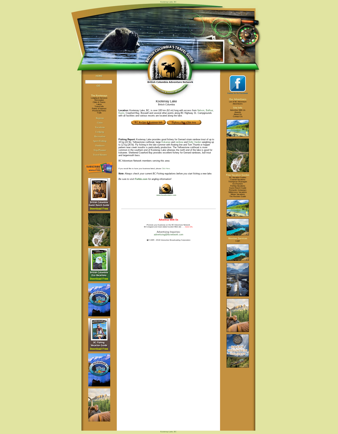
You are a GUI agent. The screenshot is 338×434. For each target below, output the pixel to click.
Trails (99, 113)
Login (237, 241)
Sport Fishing (100, 141)
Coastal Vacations (237, 179)
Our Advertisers (237, 99)
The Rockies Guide (237, 196)
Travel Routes (100, 154)
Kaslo (121, 113)
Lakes (99, 104)
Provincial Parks (99, 111)
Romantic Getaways (237, 190)
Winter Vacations (238, 194)
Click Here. (166, 168)
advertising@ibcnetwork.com (168, 234)
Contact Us (238, 116)
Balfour (209, 110)
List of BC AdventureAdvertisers (237, 103)
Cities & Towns (99, 102)
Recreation (99, 100)
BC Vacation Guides (237, 177)
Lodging (100, 132)
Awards (237, 112)
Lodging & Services (99, 98)
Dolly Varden (194, 142)
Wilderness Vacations (238, 192)
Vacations (100, 127)
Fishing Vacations (237, 186)
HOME (99, 76)
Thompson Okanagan (237, 182)
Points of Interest (99, 108)
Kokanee (165, 142)
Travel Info (99, 106)
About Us (238, 114)
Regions (100, 118)
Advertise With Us (237, 110)
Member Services (237, 238)
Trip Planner (99, 150)
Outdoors (100, 145)
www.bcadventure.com (166, 195)
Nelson (200, 110)
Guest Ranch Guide (237, 188)
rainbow (179, 142)
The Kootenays (99, 95)
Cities (100, 122)
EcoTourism (238, 184)
